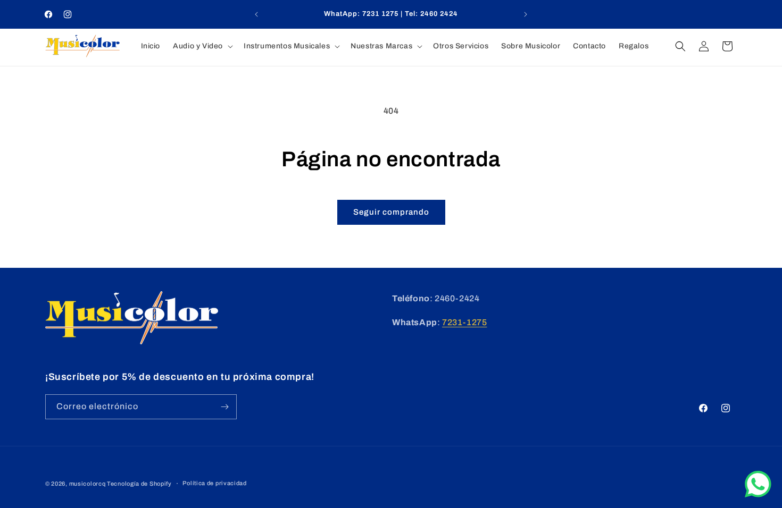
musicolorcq (87, 483)
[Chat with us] (758, 494)
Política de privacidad (214, 483)
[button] (202, 46)
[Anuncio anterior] (256, 14)
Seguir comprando (391, 212)
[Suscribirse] (224, 406)
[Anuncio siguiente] (525, 14)
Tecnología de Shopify (139, 483)
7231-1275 (464, 322)
